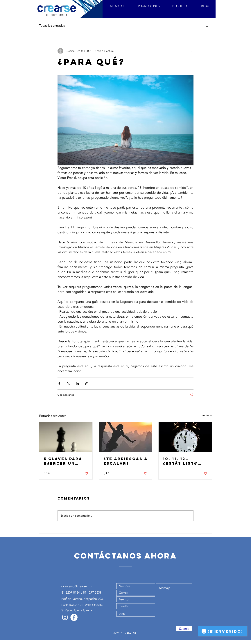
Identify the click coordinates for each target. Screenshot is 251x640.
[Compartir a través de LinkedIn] (77, 383)
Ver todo (207, 415)
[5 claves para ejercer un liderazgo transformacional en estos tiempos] (65, 437)
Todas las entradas (52, 25)
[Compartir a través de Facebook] (59, 383)
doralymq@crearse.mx (76, 586)
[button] (207, 25)
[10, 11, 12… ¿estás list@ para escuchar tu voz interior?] (185, 437)
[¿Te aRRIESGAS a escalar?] (125, 437)
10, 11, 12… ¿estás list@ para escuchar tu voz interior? (184, 461)
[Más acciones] (191, 51)
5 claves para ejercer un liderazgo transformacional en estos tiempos (65, 461)
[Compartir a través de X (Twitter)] (68, 383)
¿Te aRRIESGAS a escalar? (125, 461)
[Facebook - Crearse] (74, 617)
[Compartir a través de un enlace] (86, 383)
